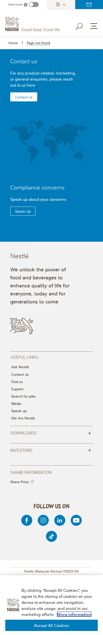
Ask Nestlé (20, 366)
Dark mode (15, 4)
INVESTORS (51, 450)
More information (74, 614)
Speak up (18, 410)
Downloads (51, 432)
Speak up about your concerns (38, 199)
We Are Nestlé (23, 418)
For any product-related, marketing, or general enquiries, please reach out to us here (43, 79)
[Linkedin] (59, 520)
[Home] (33, 24)
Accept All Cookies (51, 625)
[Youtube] (76, 520)
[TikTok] (51, 536)
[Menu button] (94, 26)
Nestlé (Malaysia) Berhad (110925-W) (51, 571)
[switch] (34, 4)
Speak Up (23, 211)
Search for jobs (23, 396)
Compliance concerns (37, 187)
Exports (17, 389)
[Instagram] (43, 520)
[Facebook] (26, 520)
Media (16, 403)
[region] (51, 605)
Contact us (89, 4)
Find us (17, 381)
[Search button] (82, 25)
